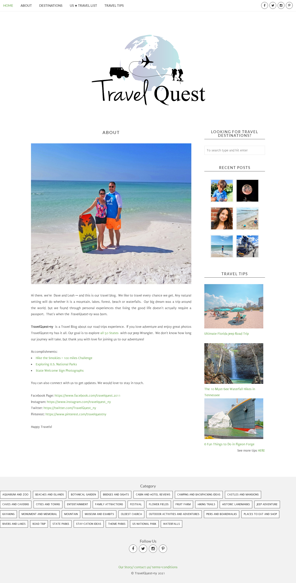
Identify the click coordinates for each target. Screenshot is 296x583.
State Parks (60, 523)
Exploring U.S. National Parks (57, 364)
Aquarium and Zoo (15, 494)
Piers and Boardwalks (221, 514)
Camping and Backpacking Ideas (198, 494)
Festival (136, 504)
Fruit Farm (183, 504)
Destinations (50, 5)
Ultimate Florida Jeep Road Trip (226, 334)
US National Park (144, 523)
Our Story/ (126, 567)
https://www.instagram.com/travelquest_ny (79, 402)
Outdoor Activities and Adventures (174, 514)
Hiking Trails (206, 504)
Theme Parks (116, 523)
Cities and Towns (48, 504)
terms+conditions (164, 567)
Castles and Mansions (243, 494)
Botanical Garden (83, 494)
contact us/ (142, 567)
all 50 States (109, 333)
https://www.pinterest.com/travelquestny (76, 414)
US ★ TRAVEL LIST (83, 5)
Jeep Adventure (267, 504)
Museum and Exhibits (99, 514)
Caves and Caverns (15, 504)
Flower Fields (159, 504)
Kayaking (8, 514)
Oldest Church (131, 514)
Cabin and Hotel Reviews (153, 494)
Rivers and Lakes (14, 523)
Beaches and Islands (49, 494)
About (26, 5)
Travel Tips (114, 5)
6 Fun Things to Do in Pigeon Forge (229, 444)
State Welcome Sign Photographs (60, 371)
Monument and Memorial (39, 514)
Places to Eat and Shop (260, 514)
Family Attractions (109, 504)
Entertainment (77, 504)
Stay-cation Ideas (88, 523)
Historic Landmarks (236, 504)
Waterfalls (171, 523)
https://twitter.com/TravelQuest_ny (70, 408)
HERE (261, 450)
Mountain (71, 514)
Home (8, 5)
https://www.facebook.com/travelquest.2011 (87, 396)
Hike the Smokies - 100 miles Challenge (64, 358)
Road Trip (39, 523)
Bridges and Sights (116, 494)
